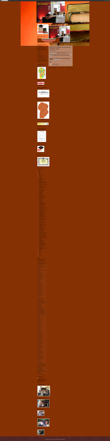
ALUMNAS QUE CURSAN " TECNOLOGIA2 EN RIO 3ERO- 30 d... (42, 198)
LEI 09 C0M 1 (39, 323)
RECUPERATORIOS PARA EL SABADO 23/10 (42, 211)
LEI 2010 (38, 332)
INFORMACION (39, 308)
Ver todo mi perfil (39, 382)
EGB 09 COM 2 (39, 273)
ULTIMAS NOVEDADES (40, 374)
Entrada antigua (70, 67)
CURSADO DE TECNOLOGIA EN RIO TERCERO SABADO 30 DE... (43, 183)
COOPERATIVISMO (39, 264)
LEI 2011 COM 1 (39, 341)
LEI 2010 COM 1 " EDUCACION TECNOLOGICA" (43, 209)
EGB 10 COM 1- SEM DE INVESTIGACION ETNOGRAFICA (42, 214)
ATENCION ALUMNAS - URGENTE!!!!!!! (42, 206)
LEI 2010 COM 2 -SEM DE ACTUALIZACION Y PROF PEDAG (42, 238)
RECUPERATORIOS (40, 370)
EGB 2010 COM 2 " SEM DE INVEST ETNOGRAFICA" (42, 216)
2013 (39, 170)
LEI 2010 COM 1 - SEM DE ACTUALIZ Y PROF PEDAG (43, 235)
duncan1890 (55, 439)
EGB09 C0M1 (39, 295)
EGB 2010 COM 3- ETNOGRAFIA (41, 190)
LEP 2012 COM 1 (39, 356)
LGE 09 (38, 359)
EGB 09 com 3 (39, 274)
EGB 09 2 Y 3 (39, 282)
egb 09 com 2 (39, 284)
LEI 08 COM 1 (39, 319)
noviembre (40, 176)
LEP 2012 (38, 354)
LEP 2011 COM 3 (39, 353)
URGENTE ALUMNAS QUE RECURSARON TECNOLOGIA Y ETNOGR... (43, 244)
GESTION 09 (39, 305)
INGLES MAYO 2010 (41, 221)
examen (38, 297)
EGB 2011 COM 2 (39, 293)
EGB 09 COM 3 (39, 285)
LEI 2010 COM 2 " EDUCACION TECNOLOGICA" (43, 208)
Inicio (61, 67)
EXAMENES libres (39, 299)
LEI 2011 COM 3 (39, 343)
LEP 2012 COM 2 (39, 357)
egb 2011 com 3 (39, 294)
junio (39, 254)
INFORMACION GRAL (40, 311)
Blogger (64, 439)
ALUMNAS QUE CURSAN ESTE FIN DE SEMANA (42, 219)
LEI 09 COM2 (39, 331)
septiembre (40, 250)
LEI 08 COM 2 (39, 320)
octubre (40, 177)
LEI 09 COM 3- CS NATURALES (41, 192)
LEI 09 (38, 322)
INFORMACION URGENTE (40, 312)
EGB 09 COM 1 (39, 283)
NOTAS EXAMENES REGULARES (41, 230)
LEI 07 (38, 318)
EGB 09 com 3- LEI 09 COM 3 (41, 275)
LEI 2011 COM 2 (39, 342)
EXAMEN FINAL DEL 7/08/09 (42, 232)
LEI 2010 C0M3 (39, 333)
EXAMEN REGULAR (41, 242)
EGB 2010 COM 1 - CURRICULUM (41, 194)
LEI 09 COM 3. (39, 330)
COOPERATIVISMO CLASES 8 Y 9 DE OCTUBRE (43, 233)
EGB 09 (38, 281)
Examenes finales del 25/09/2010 (41, 246)
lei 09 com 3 (38, 329)
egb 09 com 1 (39, 272)
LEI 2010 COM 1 (39, 317)
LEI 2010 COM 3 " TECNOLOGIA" (41, 180)
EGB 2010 (38, 286)
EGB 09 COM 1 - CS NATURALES (41, 200)
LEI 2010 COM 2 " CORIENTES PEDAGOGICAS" (43, 224)
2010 (39, 174)
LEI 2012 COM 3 (39, 347)
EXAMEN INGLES (39, 298)
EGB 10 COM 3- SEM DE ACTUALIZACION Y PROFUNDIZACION (42, 204)
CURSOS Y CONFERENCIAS (41, 270)
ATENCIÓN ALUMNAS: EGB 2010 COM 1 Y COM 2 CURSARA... (42, 248)
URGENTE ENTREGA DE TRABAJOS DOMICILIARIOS (42, 229)
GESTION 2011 (39, 306)
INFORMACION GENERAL (55, 64)
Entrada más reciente (52, 67)
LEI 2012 (38, 344)
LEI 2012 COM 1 (39, 345)
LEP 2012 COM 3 (39, 355)
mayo (39, 255)
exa (37, 296)
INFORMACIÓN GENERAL (40, 310)
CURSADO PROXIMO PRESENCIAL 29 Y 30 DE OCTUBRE (42, 187)
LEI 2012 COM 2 (39, 346)
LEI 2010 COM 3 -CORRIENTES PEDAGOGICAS (41, 240)
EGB (38, 271)
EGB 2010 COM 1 (39, 276)
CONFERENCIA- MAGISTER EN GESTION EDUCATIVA (41, 263)
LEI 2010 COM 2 (39, 335)
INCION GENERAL (39, 307)
